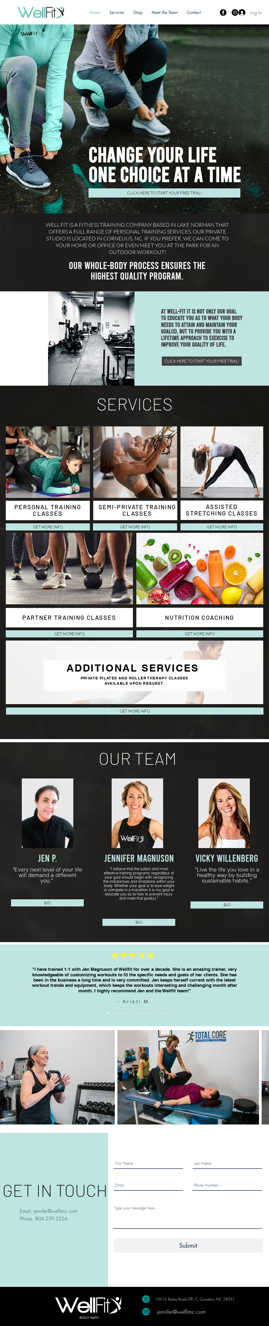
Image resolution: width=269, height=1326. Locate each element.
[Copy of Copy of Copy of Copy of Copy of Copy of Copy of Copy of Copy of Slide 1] (146, 1013)
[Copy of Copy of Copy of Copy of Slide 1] (122, 1013)
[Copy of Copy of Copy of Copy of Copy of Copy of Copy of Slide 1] (137, 1013)
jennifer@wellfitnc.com (55, 1211)
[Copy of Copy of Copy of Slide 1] (118, 1013)
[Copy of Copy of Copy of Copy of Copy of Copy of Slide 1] (132, 1013)
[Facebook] (223, 12)
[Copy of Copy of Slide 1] (113, 1013)
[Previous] (28, 985)
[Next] (240, 985)
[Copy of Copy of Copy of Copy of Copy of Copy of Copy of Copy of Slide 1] (141, 1013)
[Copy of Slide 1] (108, 1013)
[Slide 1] (104, 1013)
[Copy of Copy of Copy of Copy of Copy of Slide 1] (127, 1013)
